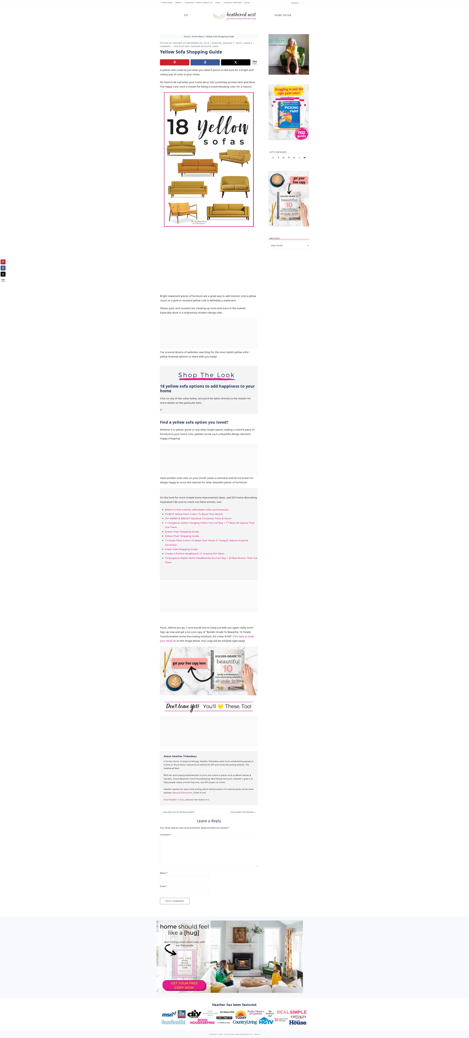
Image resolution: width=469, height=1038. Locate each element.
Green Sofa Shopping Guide (181, 549)
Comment (165, 834)
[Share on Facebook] (205, 62)
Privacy (257, 1034)
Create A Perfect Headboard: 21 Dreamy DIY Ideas (194, 553)
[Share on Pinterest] (174, 62)
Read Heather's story (174, 799)
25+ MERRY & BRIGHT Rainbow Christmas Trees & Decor (198, 518)
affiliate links (210, 46)
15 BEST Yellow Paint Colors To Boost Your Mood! (194, 514)
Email (163, 886)
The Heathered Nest (234, 16)
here (207, 799)
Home (187, 36)
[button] (169, 95)
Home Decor (198, 36)
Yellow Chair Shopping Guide (182, 536)
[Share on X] (235, 62)
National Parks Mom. (182, 792)
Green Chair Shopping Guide (182, 531)
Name (163, 873)
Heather (177, 43)
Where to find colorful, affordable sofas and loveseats (197, 509)
